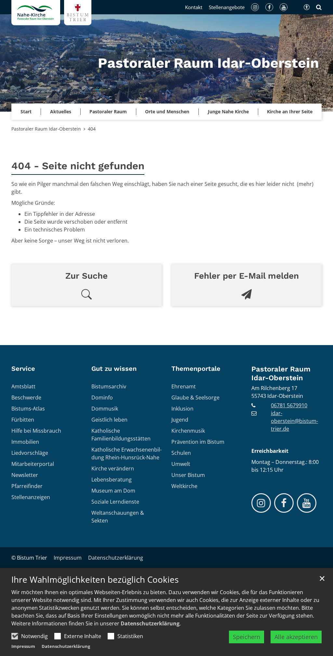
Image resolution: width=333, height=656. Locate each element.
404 (92, 129)
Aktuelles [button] (60, 111)
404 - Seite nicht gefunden (77, 166)
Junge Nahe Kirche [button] (228, 111)
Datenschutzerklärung (150, 623)
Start (26, 111)
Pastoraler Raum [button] (108, 111)
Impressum (23, 646)
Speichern (246, 637)
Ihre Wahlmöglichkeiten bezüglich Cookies (95, 579)
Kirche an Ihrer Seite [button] (290, 111)
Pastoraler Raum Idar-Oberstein (46, 129)
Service (23, 368)
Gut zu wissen (114, 368)
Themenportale (195, 368)
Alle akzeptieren (296, 637)
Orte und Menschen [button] (167, 111)
